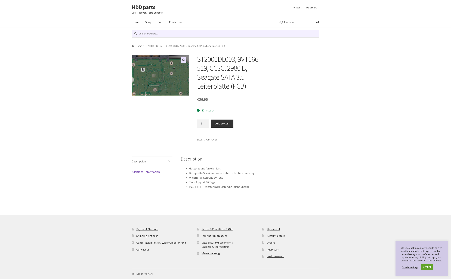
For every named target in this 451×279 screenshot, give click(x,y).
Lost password (275, 256)
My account (273, 229)
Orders (271, 242)
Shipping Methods (147, 236)
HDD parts (143, 7)
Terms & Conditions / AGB (217, 229)
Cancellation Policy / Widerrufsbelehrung (161, 242)
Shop (148, 22)
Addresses (273, 249)
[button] (183, 60)
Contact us (175, 22)
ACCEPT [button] (427, 267)
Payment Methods (147, 229)
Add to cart (222, 123)
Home (135, 22)
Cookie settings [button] (410, 267)
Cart (160, 22)
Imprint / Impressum (214, 236)
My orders (311, 7)
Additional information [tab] (146, 172)
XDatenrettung (211, 253)
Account (297, 7)
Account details (276, 236)
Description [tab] (139, 161)
